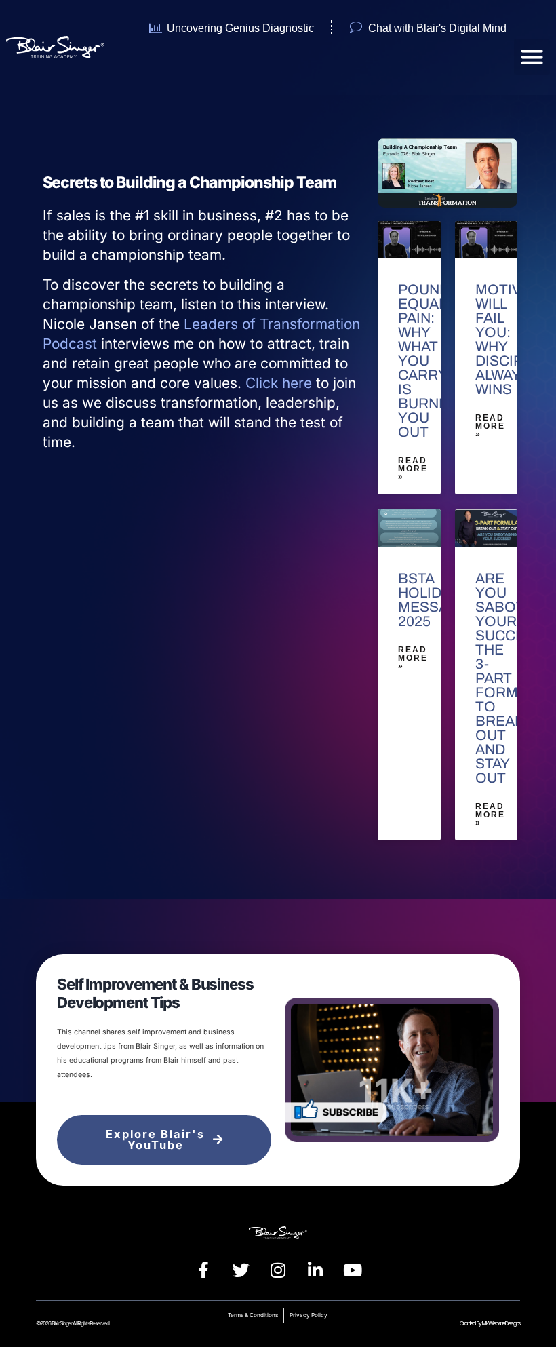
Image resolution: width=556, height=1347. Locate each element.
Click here (278, 382)
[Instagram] (278, 1270)
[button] (532, 57)
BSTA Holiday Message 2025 (433, 600)
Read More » (413, 468)
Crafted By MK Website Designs (490, 1323)
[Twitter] (241, 1270)
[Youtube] (353, 1270)
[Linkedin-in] (315, 1270)
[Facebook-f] (203, 1270)
